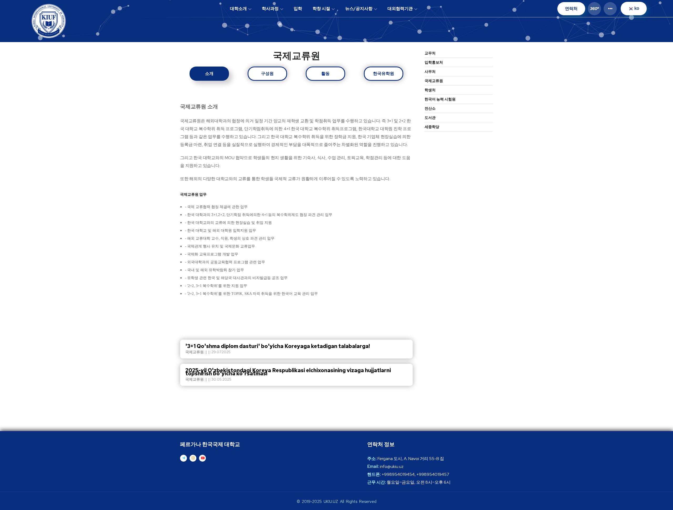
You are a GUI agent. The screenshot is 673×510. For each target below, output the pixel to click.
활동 (325, 73)
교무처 (430, 53)
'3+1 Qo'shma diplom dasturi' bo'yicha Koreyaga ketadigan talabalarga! (277, 346)
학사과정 (270, 8)
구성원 (267, 73)
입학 (298, 8)
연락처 (571, 8)
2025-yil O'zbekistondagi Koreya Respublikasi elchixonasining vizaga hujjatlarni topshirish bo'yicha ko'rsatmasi (288, 372)
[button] (593, 8)
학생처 (430, 90)
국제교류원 (434, 80)
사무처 (430, 71)
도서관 (430, 117)
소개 (209, 73)
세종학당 (432, 126)
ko (636, 8)
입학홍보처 (434, 62)
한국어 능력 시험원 (440, 99)
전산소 (430, 108)
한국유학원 (383, 73)
